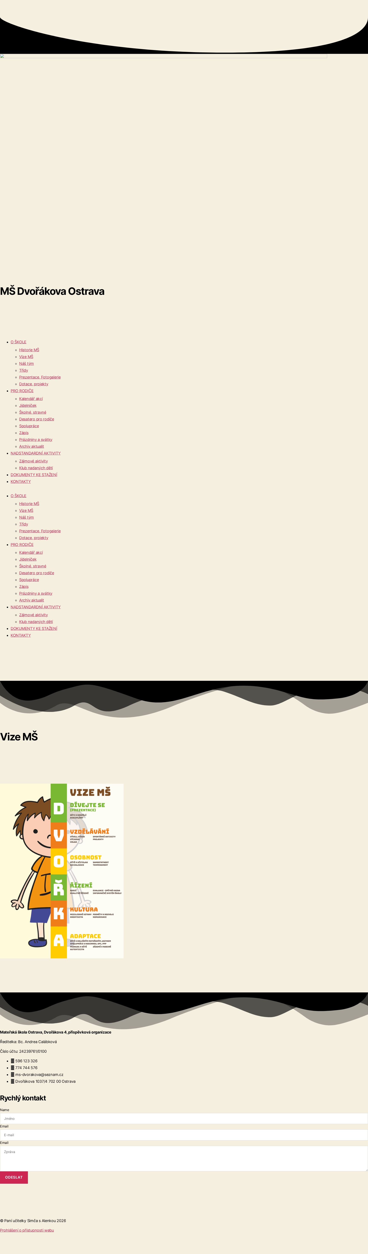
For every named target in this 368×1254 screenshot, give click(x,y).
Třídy (23, 370)
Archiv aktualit (31, 446)
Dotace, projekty (33, 384)
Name (4, 1110)
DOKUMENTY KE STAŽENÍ (34, 474)
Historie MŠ (29, 350)
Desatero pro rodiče (36, 419)
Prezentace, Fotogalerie (40, 377)
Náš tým (26, 363)
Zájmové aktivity (33, 461)
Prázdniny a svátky (35, 439)
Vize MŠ (26, 356)
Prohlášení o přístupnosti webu (27, 1230)
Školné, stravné (32, 412)
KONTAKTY (21, 481)
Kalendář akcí (31, 398)
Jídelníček (27, 405)
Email (4, 1126)
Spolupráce (29, 426)
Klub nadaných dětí (36, 468)
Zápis (24, 432)
